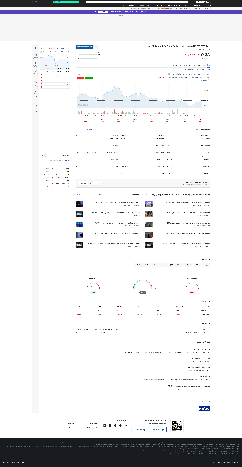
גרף (203, 65)
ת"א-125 (67, 72)
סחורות (56, 48)
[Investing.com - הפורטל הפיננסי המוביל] (203, 2)
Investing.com (206, 205)
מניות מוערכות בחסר (145, 8)
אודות (73, 420)
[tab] (206, 265)
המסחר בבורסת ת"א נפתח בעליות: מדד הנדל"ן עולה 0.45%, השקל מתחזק (184, 243)
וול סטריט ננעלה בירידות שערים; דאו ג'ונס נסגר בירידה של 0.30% (117, 223)
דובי (96, 183)
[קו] (204, 74)
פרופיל (203, 69)
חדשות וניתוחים (194, 65)
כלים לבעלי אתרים (92, 427)
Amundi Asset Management (83, 149)
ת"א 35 (67, 69)
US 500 (67, 78)
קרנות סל (206, 8)
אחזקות (197, 69)
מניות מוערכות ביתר (134, 8)
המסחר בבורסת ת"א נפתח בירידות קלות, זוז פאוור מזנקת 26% (188, 223)
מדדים (62, 48)
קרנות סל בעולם (188, 8)
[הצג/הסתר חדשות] (169, 74)
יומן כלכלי (149, 5)
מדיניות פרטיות (15, 462)
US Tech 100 (65, 81)
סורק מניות (141, 5)
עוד (77, 253)
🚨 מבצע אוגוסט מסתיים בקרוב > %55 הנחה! (66, 2)
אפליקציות (94, 420)
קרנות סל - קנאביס (177, 8)
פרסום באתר (71, 423)
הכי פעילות (66, 160)
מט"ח (68, 48)
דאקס (68, 84)
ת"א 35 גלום (66, 75)
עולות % (59, 160)
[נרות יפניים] (208, 74)
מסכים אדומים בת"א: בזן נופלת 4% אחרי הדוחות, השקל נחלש (188, 213)
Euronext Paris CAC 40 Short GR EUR (86, 152)
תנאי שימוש (25, 462)
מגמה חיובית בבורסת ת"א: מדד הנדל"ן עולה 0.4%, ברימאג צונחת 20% (115, 213)
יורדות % (52, 160)
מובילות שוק (65, 156)
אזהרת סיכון (6, 462)
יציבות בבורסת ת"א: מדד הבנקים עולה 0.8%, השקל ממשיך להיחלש (117, 233)
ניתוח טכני (183, 65)
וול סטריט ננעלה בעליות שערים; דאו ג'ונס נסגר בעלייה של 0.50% (187, 233)
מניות (50, 48)
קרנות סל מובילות (197, 8)
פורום (175, 65)
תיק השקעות (93, 423)
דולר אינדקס (66, 87)
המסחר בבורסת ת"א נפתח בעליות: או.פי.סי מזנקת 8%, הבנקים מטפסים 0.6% (113, 243)
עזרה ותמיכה (71, 427)
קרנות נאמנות (168, 8)
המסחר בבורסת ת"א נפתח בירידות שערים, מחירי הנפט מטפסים (188, 202)
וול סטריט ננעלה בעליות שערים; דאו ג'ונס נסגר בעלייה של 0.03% (118, 202)
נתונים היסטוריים (189, 69)
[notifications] (36, 2)
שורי (81, 183)
